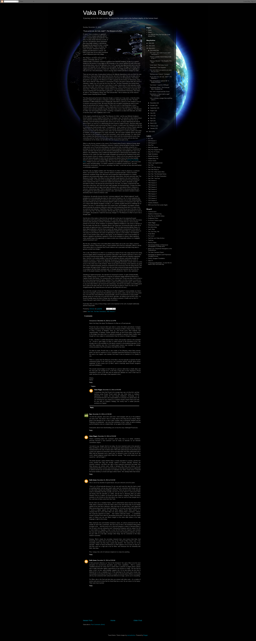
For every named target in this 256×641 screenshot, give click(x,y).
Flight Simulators (153, 154)
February (153, 126)
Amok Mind (151, 234)
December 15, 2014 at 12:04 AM (102, 414)
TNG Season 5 (152, 189)
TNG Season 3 (152, 185)
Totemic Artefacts (153, 202)
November (153, 103)
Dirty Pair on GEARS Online (156, 216)
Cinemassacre (152, 211)
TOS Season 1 (152, 196)
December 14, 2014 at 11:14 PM (106, 320)
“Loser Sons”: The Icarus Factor (159, 65)
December (153, 50)
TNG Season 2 (111, 311)
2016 (150, 43)
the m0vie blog (152, 227)
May (151, 118)
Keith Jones (93, 480)
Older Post (138, 620)
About (150, 32)
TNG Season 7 (152, 194)
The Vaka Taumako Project (156, 252)
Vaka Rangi (98, 12)
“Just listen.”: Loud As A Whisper (159, 85)
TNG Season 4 (152, 187)
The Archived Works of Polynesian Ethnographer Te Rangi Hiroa (158, 245)
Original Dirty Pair (153, 158)
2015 (150, 45)
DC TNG (150, 138)
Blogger (145, 635)
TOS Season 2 (152, 198)
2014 (150, 48)
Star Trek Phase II (153, 169)
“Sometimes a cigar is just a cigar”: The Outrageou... (160, 94)
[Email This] (107, 309)
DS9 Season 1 (152, 140)
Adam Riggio (98, 389)
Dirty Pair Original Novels (155, 149)
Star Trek (151, 165)
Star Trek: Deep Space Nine (156, 172)
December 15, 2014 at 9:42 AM (106, 480)
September (153, 108)
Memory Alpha (152, 242)
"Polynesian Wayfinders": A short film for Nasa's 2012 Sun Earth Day (160, 263)
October (152, 105)
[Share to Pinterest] (115, 309)
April (151, 120)
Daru (90, 414)
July (151, 113)
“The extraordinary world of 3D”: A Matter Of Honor (159, 81)
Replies (93, 386)
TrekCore (150, 240)
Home (112, 620)
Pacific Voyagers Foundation (156, 258)
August (152, 110)
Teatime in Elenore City (155, 214)
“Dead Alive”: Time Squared (158, 67)
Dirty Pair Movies (153, 147)
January (152, 128)
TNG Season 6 (152, 191)
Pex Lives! (151, 236)
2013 (150, 131)
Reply (91, 382)
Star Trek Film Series (154, 167)
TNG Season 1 (152, 180)
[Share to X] (111, 309)
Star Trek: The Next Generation (97, 311)
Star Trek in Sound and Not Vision (160, 91)
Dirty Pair (151, 145)
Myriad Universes (153, 156)
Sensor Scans (152, 160)
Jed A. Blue (151, 229)
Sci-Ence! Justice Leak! (155, 220)
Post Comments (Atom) (98, 624)
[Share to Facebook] (113, 309)
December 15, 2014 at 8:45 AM (112, 389)
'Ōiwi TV (150, 260)
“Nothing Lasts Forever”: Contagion (160, 74)
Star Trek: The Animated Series (157, 174)
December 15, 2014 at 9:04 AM (107, 436)
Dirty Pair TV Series (154, 152)
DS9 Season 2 (152, 143)
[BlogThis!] (109, 309)
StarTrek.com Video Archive (156, 238)
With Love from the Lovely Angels (158, 205)
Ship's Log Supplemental (155, 163)
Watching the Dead (153, 225)
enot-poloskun (131, 635)
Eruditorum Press (153, 218)
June (151, 115)
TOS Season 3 (152, 200)
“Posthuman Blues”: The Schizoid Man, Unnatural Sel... (159, 88)
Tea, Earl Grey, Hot (153, 231)
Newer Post (87, 620)
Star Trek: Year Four (154, 178)
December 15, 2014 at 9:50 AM (106, 560)
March (152, 123)
